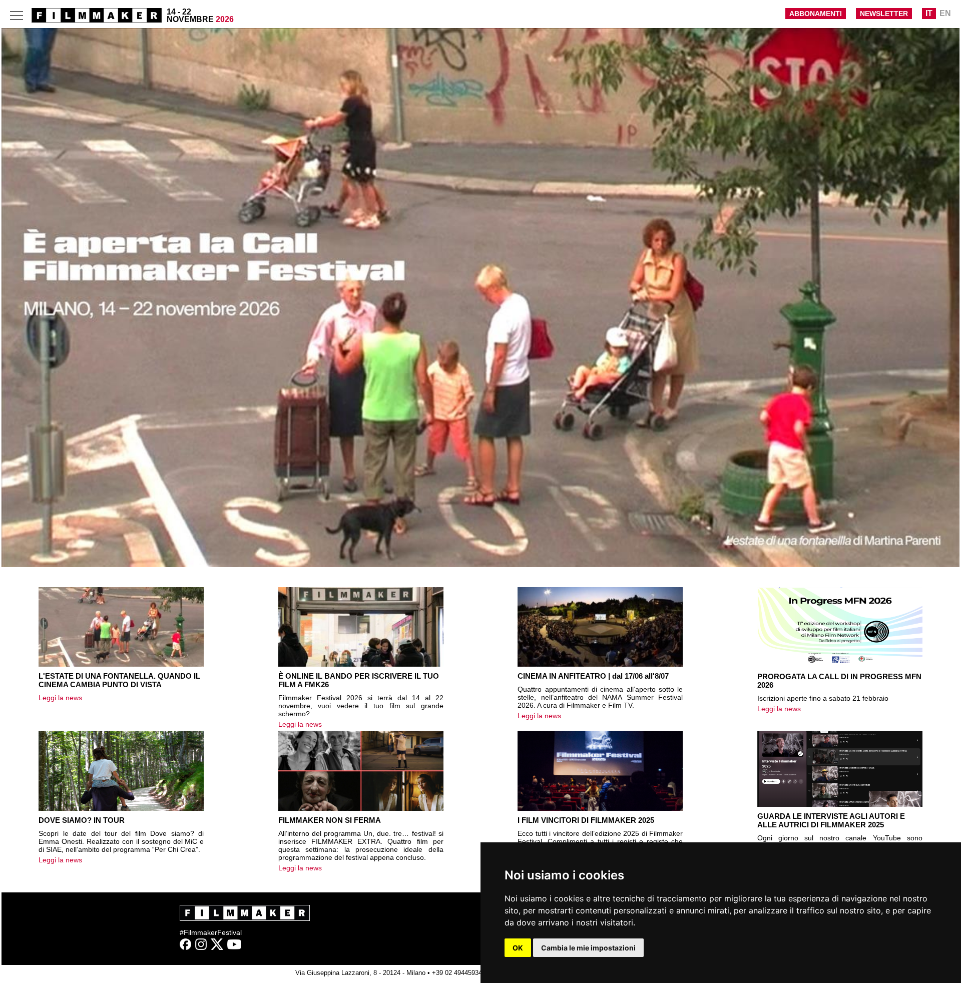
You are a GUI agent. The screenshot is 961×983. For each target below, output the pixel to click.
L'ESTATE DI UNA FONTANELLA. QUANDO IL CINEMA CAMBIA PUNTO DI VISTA (119, 680)
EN (945, 13)
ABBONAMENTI (815, 14)
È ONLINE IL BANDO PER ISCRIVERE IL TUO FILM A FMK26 (358, 680)
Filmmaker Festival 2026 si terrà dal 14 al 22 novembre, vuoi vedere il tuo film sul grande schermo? (360, 706)
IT (928, 13)
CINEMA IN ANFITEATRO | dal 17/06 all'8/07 (593, 676)
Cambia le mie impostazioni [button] (588, 947)
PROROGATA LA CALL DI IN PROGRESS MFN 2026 (839, 680)
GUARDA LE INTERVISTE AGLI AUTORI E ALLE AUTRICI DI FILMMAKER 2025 (831, 820)
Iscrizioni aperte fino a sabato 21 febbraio (822, 698)
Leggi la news (60, 698)
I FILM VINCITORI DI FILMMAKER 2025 (586, 820)
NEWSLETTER (884, 14)
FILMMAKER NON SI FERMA (329, 820)
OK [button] (518, 947)
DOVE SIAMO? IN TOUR (82, 820)
